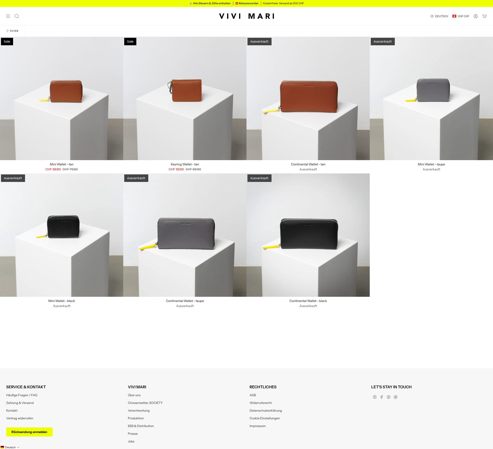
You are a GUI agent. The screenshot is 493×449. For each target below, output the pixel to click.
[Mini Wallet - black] (61, 235)
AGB (253, 395)
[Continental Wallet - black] (308, 235)
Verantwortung (139, 410)
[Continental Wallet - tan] (308, 98)
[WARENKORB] (484, 16)
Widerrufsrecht (261, 403)
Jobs (131, 441)
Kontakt (12, 410)
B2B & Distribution (141, 426)
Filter (14, 31)
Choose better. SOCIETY (145, 403)
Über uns (134, 395)
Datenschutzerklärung (266, 410)
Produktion (136, 418)
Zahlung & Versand (20, 403)
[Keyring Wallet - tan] (184, 98)
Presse (133, 434)
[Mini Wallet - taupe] (431, 98)
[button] (10, 447)
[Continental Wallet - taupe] (184, 235)
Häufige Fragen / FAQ (21, 395)
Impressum (258, 426)
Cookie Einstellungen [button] (265, 418)
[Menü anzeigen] (8, 16)
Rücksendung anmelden (29, 432)
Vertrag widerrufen (19, 418)
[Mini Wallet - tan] (61, 98)
